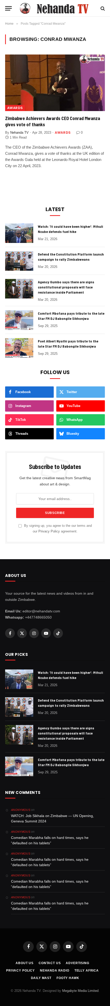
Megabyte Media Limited (80, 991)
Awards (15, 107)
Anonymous (20, 809)
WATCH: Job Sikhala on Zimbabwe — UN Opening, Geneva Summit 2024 (52, 818)
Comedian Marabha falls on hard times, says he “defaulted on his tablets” (50, 840)
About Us (25, 963)
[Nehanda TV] (57, 8)
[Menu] (8, 8)
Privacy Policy (49, 531)
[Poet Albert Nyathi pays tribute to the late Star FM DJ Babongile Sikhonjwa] (19, 348)
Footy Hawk (68, 978)
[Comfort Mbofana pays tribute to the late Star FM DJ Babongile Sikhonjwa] (19, 320)
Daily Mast (41, 978)
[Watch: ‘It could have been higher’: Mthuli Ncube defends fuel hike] (19, 233)
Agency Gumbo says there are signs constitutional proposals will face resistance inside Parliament (66, 287)
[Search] (102, 8)
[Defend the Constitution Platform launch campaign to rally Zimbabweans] (19, 261)
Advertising (77, 963)
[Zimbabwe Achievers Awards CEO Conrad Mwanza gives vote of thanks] (55, 83)
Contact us (50, 963)
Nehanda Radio (54, 970)
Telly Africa (86, 970)
